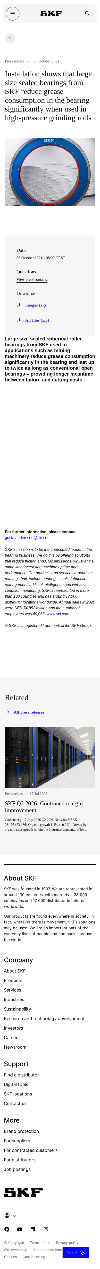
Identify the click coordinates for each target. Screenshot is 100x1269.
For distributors (19, 1159)
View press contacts (32, 279)
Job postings (17, 1169)
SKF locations (18, 1093)
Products (13, 980)
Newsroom (15, 1047)
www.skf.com (58, 614)
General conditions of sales (54, 1250)
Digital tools (16, 1084)
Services (12, 990)
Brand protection (21, 1131)
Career (11, 1037)
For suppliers (17, 1140)
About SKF (15, 970)
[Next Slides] (82, 800)
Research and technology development (44, 1018)
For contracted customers (31, 1150)
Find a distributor (21, 1074)
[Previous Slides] (17, 800)
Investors (13, 1028)
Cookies (10, 1257)
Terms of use (40, 1242)
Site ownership (15, 1250)
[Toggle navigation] (12, 13)
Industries (14, 999)
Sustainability (17, 1009)
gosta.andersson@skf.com (27, 538)
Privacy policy (67, 1242)
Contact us (15, 1103)
